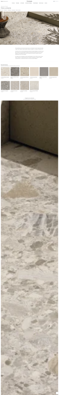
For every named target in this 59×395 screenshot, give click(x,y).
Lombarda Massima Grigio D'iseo (15, 77)
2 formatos (41, 78)
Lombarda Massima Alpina (5, 77)
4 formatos (12, 78)
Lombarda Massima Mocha (24, 77)
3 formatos (2, 78)
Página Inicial (2, 6)
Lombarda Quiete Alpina (33, 77)
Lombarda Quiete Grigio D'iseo (43, 77)
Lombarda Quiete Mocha (53, 77)
